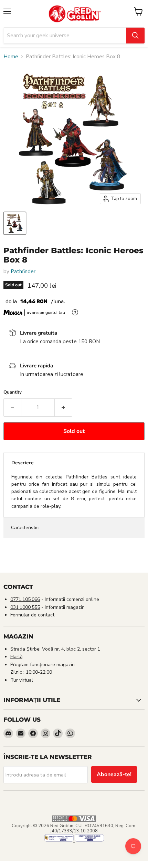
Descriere (22, 462)
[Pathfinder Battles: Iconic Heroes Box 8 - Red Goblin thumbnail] (15, 223)
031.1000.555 (25, 607)
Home (10, 57)
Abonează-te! (114, 774)
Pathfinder (23, 271)
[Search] (135, 35)
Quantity (12, 392)
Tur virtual (21, 680)
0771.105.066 (25, 599)
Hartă (16, 656)
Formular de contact (32, 615)
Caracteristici (25, 527)
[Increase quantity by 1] (63, 407)
